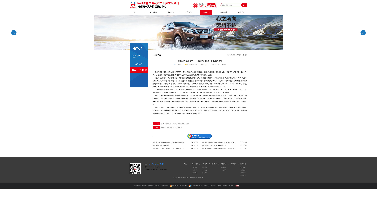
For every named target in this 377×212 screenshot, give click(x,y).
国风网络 (219, 185)
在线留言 (243, 170)
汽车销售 (204, 172)
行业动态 (143, 70)
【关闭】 (224, 64)
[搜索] (244, 5)
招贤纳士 (223, 12)
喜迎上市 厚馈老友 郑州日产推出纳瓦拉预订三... (170, 148)
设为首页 (225, 185)
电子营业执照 (194, 185)
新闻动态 (206, 12)
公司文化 (195, 170)
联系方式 (243, 167)
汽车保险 (204, 170)
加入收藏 (230, 185)
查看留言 (243, 172)
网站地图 (243, 175)
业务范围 (170, 12)
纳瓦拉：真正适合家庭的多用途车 (168, 127)
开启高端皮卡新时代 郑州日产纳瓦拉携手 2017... (220, 142)
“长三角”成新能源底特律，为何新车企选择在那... (170, 142)
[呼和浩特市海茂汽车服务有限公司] (154, 5)
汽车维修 (204, 167)
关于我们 (153, 12)
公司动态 (138, 64)
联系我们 (241, 12)
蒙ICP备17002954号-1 (204, 185)
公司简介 (195, 167)
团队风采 (195, 172)
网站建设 (213, 185)
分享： (203, 64)
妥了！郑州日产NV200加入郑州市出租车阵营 (171, 124)
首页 (135, 12)
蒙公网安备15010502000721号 (179, 185)
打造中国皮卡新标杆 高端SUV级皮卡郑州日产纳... (220, 148)
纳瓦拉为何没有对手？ (162, 145)
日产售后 (188, 12)
